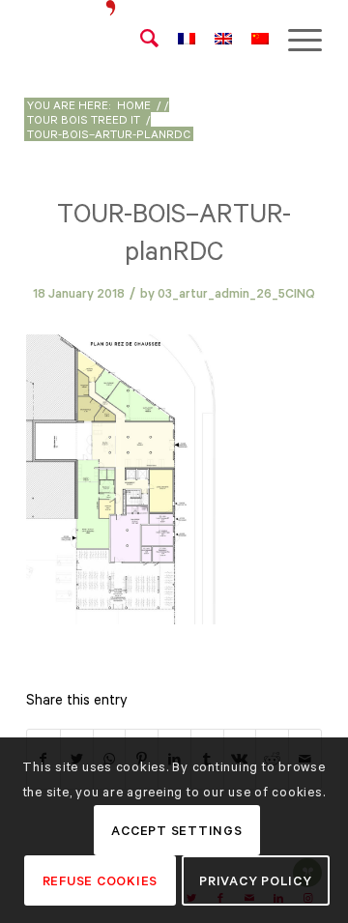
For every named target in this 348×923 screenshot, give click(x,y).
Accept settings (176, 830)
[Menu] (295, 38)
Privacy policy (255, 881)
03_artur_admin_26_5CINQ (236, 293)
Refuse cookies (101, 881)
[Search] (140, 38)
